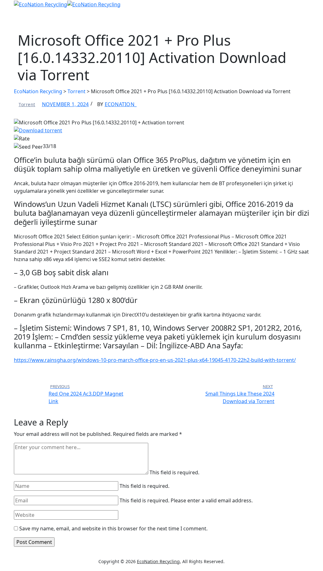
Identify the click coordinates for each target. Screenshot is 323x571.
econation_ (121, 104)
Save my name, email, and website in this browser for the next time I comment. (113, 528)
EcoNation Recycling (158, 561)
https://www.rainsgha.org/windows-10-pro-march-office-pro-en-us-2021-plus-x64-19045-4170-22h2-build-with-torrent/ (155, 360)
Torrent (27, 104)
